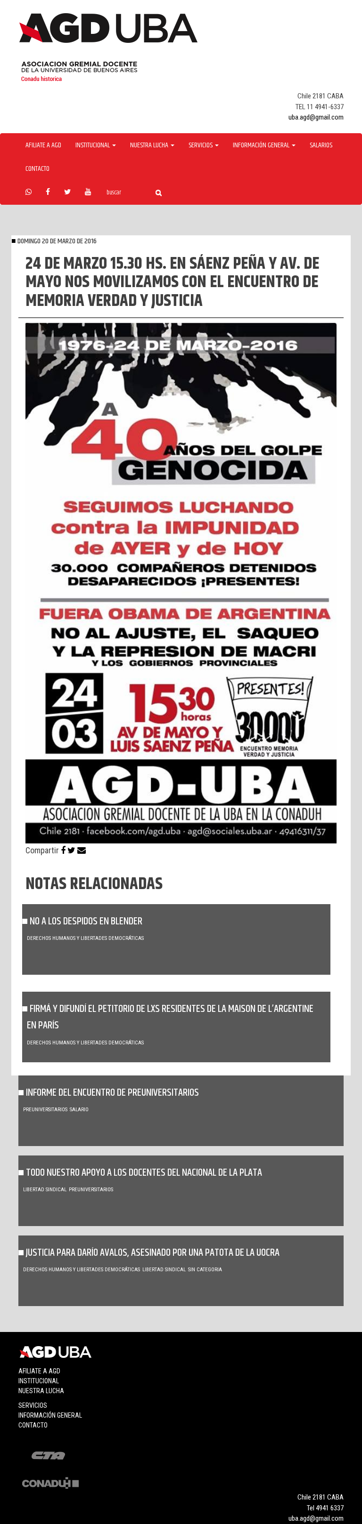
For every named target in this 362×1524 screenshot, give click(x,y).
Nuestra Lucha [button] (150, 145)
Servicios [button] (201, 145)
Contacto (37, 169)
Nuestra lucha (41, 1391)
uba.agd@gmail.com (316, 117)
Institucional (38, 1381)
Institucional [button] (93, 145)
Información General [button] (262, 145)
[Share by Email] (81, 850)
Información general (50, 1415)
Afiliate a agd (43, 145)
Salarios (321, 145)
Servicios (32, 1405)
